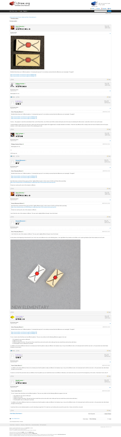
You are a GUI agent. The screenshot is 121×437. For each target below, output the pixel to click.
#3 (110, 108)
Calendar (104, 8)
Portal (93, 8)
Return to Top (28, 424)
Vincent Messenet (20, 160)
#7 (110, 228)
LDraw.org (23, 424)
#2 (110, 90)
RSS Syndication (43, 424)
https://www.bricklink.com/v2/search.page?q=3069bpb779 (23, 76)
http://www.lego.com (62, 434)
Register (25, 11)
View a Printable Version (15, 418)
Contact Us (17, 424)
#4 (110, 140)
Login (21, 11)
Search (98, 8)
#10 (110, 387)
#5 (110, 167)
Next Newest (18, 413)
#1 (110, 33)
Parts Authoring (32, 17)
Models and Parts (25, 17)
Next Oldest (12, 413)
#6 (110, 199)
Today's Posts (108, 13)
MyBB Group (31, 432)
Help (110, 8)
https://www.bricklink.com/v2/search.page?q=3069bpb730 (23, 74)
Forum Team (12, 424)
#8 (110, 323)
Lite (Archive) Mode (35, 424)
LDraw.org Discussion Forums (15, 17)
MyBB (23, 432)
